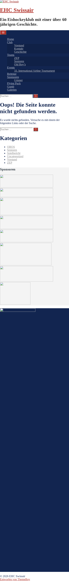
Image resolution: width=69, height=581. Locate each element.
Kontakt (18, 48)
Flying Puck (14, 83)
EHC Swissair (17, 10)
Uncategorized (15, 156)
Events (11, 67)
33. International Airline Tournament (34, 70)
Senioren (19, 61)
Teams (10, 54)
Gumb (10, 86)
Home (10, 39)
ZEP (16, 58)
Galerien (12, 89)
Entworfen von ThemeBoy (15, 579)
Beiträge (11, 73)
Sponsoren (13, 77)
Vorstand (19, 45)
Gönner (18, 80)
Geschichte (20, 51)
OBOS (11, 146)
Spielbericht (13, 153)
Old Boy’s (20, 64)
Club (10, 42)
